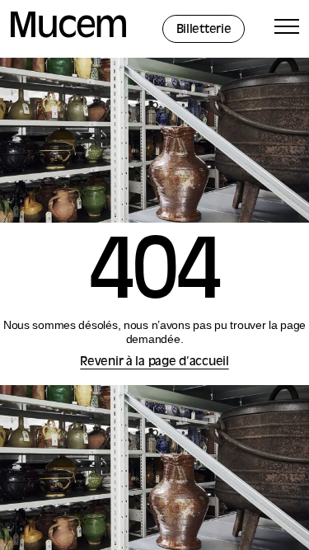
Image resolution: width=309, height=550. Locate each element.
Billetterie (204, 30)
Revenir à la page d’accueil (154, 362)
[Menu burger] (286, 29)
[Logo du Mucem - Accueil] (68, 35)
